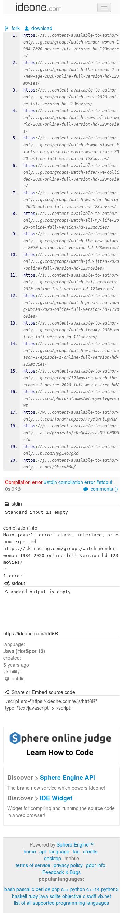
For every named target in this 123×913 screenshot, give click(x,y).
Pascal (23, 889)
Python (77, 889)
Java (43, 895)
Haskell (19, 895)
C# (47, 889)
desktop (52, 858)
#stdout (104, 481)
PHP (56, 889)
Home (30, 851)
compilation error (76, 481)
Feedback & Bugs (61, 871)
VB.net (104, 895)
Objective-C (73, 895)
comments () (103, 488)
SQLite (55, 895)
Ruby (33, 895)
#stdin (50, 481)
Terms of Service (33, 865)
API (42, 851)
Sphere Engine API (67, 777)
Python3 (110, 889)
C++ (65, 889)
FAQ (76, 851)
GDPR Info (95, 865)
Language (59, 851)
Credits (90, 851)
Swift (91, 895)
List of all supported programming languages (61, 902)
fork (15, 28)
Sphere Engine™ (75, 844)
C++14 (93, 889)
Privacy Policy (68, 865)
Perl (40, 889)
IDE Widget (56, 797)
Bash (9, 889)
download (41, 28)
